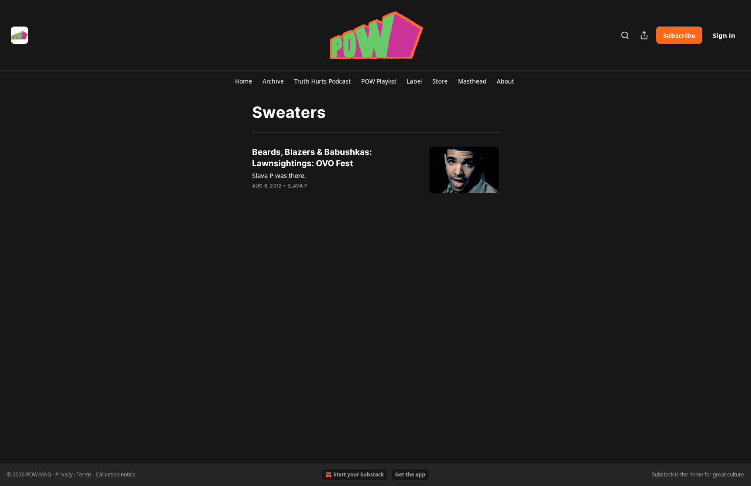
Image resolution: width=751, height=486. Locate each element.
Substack (663, 474)
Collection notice (116, 474)
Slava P (297, 186)
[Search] (625, 35)
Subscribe (679, 35)
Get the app (410, 474)
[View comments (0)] (309, 197)
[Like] (257, 197)
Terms (84, 474)
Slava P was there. (279, 175)
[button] (243, 81)
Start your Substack (358, 474)
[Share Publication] (644, 35)
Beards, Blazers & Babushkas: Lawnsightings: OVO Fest (312, 157)
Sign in (724, 35)
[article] (375, 174)
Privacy (64, 474)
